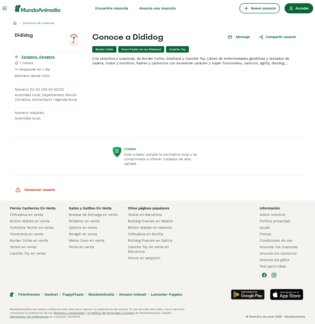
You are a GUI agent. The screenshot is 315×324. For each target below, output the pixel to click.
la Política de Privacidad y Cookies (110, 313)
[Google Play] (247, 294)
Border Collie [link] (104, 49)
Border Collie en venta (29, 240)
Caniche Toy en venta (27, 253)
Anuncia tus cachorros (278, 253)
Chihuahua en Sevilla (145, 234)
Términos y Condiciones (69, 313)
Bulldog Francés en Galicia (150, 240)
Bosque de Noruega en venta (93, 215)
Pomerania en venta (26, 234)
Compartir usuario (281, 37)
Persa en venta (81, 247)
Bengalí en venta (83, 234)
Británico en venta (84, 221)
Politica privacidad (275, 221)
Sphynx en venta (83, 228)
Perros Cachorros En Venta (33, 208)
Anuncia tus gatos (274, 260)
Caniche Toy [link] (177, 49)
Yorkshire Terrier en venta (31, 228)
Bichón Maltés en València (150, 228)
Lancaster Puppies (166, 294)
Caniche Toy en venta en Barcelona (148, 249)
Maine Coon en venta (86, 240)
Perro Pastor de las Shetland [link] (141, 49)
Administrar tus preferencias (29, 316)
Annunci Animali (132, 294)
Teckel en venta (23, 247)
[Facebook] (264, 275)
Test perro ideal (273, 266)
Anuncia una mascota (157, 8)
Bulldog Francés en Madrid (150, 221)
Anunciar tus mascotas (279, 247)
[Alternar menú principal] (4, 8)
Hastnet (51, 294)
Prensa (265, 234)
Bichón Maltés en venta (29, 221)
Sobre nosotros (272, 215)
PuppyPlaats (73, 294)
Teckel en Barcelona (145, 215)
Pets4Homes (29, 294)
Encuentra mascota (111, 8)
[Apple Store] (286, 294)
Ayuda (265, 228)
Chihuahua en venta (26, 215)
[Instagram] (274, 275)
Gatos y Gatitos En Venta (90, 208)
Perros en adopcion (144, 258)
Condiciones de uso (276, 240)
